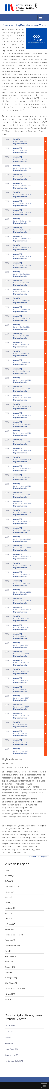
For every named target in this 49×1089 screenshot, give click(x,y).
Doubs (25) (9, 1032)
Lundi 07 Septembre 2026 (22, 168)
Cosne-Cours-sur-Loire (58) (15, 989)
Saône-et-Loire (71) (12, 1055)
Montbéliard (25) (11, 908)
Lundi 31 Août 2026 (20, 141)
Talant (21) (8, 972)
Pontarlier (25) (10, 940)
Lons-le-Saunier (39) (12, 946)
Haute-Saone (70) (11, 1049)
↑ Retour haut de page (37, 857)
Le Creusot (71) (10, 924)
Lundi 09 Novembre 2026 (22, 407)
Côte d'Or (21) (10, 1026)
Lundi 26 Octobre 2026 (21, 354)
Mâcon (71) (9, 903)
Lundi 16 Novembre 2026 (22, 433)
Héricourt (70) (10, 994)
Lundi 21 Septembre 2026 (22, 221)
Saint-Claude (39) (11, 983)
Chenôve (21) (10, 967)
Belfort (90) (9, 881)
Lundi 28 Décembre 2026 (22, 592)
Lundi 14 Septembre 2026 (22, 195)
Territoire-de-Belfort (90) (14, 1061)
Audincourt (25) (10, 956)
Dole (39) (8, 919)
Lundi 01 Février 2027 (20, 725)
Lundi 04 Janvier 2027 (21, 619)
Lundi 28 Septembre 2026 (22, 247)
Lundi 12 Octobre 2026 (21, 301)
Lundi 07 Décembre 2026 (22, 513)
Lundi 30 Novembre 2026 (22, 486)
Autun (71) (9, 962)
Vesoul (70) (9, 951)
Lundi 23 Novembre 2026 (22, 460)
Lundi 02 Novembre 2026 (22, 380)
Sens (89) (8, 913)
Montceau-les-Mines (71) (14, 935)
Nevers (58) (9, 892)
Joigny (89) (9, 999)
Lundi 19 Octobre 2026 (21, 327)
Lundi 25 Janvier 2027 (21, 698)
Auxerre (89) (9, 897)
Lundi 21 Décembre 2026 (22, 566)
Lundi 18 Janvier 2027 (21, 672)
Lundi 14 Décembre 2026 (22, 539)
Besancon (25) (10, 876)
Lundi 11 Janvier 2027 (21, 645)
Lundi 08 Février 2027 (20, 751)
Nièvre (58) (9, 1043)
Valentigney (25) (11, 978)
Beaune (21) (9, 929)
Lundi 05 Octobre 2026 (21, 274)
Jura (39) (8, 1037)
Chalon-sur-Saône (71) (13, 886)
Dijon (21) (8, 870)
